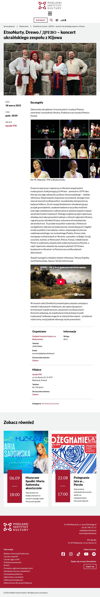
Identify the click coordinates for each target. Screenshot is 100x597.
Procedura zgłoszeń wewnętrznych (18, 568)
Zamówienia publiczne (13, 574)
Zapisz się (90, 566)
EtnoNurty (46, 403)
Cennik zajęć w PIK (12, 559)
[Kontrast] (56, 20)
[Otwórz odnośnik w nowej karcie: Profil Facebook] (63, 554)
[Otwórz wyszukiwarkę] (51, 20)
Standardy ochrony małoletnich (17, 571)
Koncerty (55, 403)
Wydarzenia (23, 26)
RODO (7, 565)
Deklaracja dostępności (13, 580)
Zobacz (35, 360)
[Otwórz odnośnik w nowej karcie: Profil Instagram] (70, 554)
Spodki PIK (11, 125)
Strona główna (9, 26)
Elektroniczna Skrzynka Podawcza (18, 583)
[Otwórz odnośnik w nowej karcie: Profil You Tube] (86, 554)
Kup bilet (40, 20)
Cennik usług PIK (11, 556)
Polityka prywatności (12, 562)
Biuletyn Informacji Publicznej (16, 553)
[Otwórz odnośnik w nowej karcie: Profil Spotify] (93, 554)
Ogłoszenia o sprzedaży (13, 577)
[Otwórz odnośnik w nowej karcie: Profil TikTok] (78, 554)
